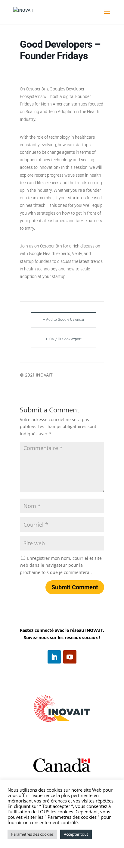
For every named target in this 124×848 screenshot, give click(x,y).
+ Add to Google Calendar (63, 319)
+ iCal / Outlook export (63, 339)
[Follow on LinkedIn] (54, 657)
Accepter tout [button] (76, 834)
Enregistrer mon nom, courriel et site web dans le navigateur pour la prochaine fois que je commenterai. (61, 565)
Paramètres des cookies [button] (32, 834)
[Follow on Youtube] (69, 657)
